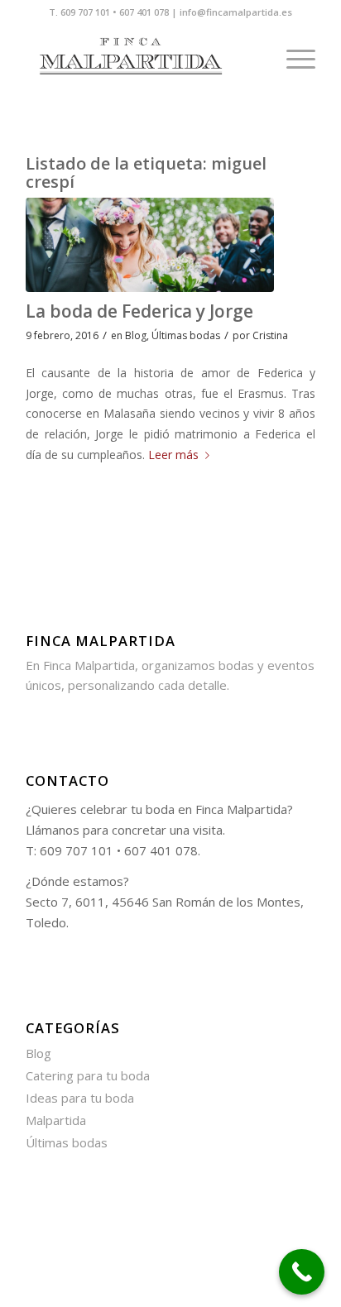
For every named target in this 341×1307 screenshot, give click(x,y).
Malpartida (56, 1120)
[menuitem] (292, 59)
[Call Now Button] (301, 1272)
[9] (150, 245)
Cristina (270, 335)
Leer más (173, 454)
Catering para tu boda (88, 1075)
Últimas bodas (185, 335)
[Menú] (292, 59)
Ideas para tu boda (80, 1097)
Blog (135, 335)
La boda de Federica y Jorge (139, 311)
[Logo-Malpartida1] (141, 59)
